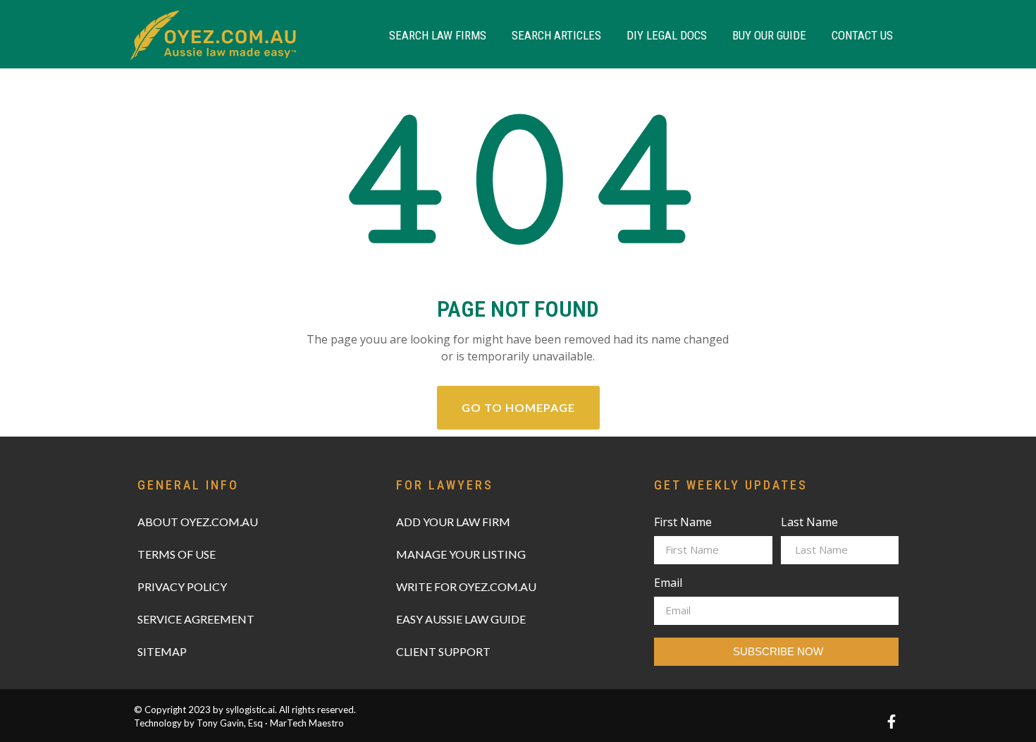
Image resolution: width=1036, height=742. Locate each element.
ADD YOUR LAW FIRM (453, 521)
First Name (683, 523)
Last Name (809, 523)
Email (668, 583)
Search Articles (556, 35)
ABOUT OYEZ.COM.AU (197, 521)
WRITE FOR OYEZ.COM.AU (466, 586)
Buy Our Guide (769, 35)
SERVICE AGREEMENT (195, 619)
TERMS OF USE (176, 554)
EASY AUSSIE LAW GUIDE (461, 619)
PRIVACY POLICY (182, 586)
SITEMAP (162, 651)
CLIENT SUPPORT (443, 651)
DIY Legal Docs (667, 35)
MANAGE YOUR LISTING (461, 554)
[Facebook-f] (891, 721)
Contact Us (862, 35)
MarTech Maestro (307, 723)
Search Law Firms (437, 35)
